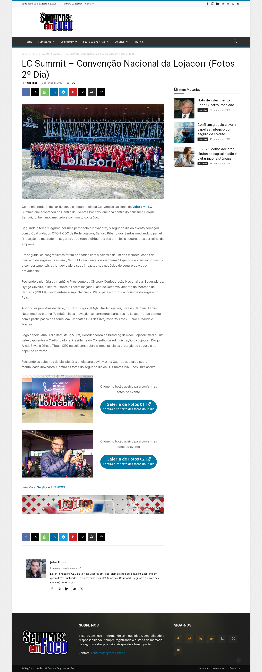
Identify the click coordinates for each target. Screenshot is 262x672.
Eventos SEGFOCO (52, 54)
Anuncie (138, 41)
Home (28, 41)
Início (25, 54)
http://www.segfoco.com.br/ (65, 568)
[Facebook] (207, 3)
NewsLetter (219, 668)
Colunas (119, 41)
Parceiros (234, 668)
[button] (235, 42)
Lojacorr (138, 207)
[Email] (82, 92)
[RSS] (228, 3)
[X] (233, 3)
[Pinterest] (73, 92)
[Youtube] (238, 3)
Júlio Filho (31, 82)
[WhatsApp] (45, 92)
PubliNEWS (44, 41)
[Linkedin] (217, 3)
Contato (89, 3)
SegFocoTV (67, 41)
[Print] (92, 92)
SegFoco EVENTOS (94, 41)
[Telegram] (63, 92)
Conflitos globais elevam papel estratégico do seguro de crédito (217, 129)
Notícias (203, 110)
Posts (35, 54)
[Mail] (222, 3)
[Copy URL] (101, 92)
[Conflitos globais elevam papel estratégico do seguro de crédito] (184, 132)
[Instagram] (212, 3)
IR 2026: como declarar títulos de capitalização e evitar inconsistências (217, 153)
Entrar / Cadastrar (72, 3)
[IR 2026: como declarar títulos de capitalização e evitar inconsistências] (184, 157)
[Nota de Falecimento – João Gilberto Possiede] (184, 108)
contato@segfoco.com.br (108, 653)
